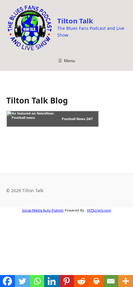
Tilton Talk (75, 20)
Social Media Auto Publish (43, 210)
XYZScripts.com (99, 210)
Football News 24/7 (77, 119)
